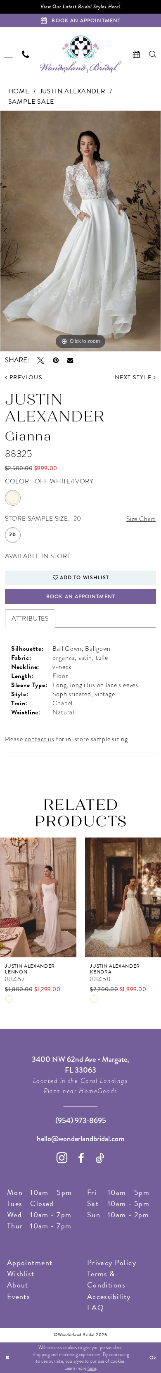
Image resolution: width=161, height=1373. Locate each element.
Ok (152, 1357)
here (92, 1368)
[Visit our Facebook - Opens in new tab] (81, 1158)
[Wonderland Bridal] (80, 54)
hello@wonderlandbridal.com (80, 1138)
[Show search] (152, 54)
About (17, 1284)
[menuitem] (9, 54)
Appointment (30, 1262)
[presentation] (38, 897)
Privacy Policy (111, 1262)
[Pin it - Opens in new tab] (56, 360)
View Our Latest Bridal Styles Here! (80, 6)
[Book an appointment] (136, 54)
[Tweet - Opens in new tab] (40, 360)
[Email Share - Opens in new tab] (70, 360)
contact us (39, 739)
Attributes (30, 618)
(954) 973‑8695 (80, 1120)
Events (18, 1296)
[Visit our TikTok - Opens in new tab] (99, 1158)
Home (18, 91)
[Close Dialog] (7, 1357)
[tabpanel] (80, 231)
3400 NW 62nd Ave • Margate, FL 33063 (80, 1065)
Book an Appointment (80, 596)
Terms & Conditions (106, 1279)
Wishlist (21, 1273)
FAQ (95, 1307)
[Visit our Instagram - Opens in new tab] (62, 1158)
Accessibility (109, 1296)
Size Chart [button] (141, 518)
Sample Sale (31, 101)
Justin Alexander (73, 91)
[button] (9, 54)
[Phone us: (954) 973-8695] (26, 54)
